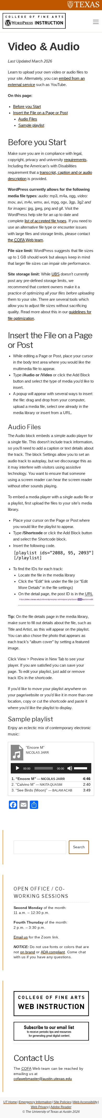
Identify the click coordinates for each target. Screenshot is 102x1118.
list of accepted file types (45, 221)
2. (37, 784)
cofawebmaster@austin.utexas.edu (43, 1079)
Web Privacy (40, 1107)
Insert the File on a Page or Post (40, 113)
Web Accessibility (85, 1102)
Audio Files (27, 119)
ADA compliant (53, 952)
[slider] (81, 767)
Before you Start (27, 107)
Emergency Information (35, 1102)
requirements (75, 160)
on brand (27, 952)
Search (79, 847)
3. (42, 790)
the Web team (25, 240)
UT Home (10, 1102)
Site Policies (62, 1102)
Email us (21, 937)
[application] (51, 768)
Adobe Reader (60, 1107)
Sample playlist (31, 125)
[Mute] (69, 768)
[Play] (17, 768)
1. (38, 779)
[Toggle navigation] (96, 22)
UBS (56, 274)
